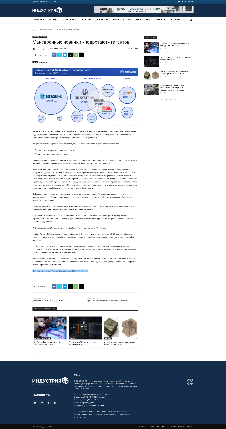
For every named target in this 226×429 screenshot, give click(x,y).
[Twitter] (59, 55)
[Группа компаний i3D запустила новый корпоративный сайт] (85, 328)
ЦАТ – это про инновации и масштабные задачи (107, 301)
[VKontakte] (189, 1)
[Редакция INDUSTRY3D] (34, 49)
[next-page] (37, 353)
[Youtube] (192, 1)
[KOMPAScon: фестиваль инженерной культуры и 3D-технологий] (50, 328)
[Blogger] (182, 1)
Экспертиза (43, 36)
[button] (191, 20)
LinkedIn (76, 271)
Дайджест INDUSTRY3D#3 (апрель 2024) (48, 301)
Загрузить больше (167, 99)
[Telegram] (185, 1)
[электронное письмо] (70, 55)
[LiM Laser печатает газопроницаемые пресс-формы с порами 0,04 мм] (120, 328)
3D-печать (108, 338)
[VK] (54, 55)
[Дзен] (48, 402)
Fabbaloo (84, 271)
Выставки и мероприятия (42, 338)
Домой (34, 30)
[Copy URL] (81, 55)
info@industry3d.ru (87, 402)
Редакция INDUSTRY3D (50, 49)
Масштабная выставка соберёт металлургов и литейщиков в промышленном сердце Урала (172, 87)
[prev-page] (33, 353)
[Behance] (179, 1)
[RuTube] (54, 402)
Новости (42, 30)
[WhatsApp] (75, 55)
